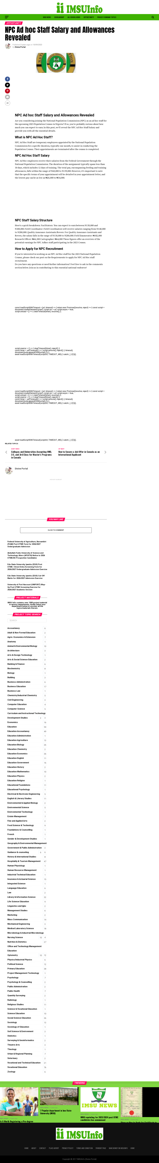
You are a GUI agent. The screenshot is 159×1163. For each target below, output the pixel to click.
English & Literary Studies (19, 798)
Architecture (13, 650)
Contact (42, 1148)
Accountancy (13, 628)
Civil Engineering (15, 700)
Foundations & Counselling (19, 830)
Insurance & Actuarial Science (21, 879)
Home (26, 1148)
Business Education (16, 686)
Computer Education (17, 704)
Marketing (12, 915)
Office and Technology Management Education (24, 948)
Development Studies (17, 718)
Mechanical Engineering (18, 924)
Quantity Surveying (16, 995)
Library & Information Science (21, 897)
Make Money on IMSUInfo (118, 1148)
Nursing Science (15, 937)
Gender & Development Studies (22, 839)
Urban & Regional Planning (19, 1054)
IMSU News (47, 17)
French (10, 834)
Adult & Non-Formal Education (21, 632)
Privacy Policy (67, 1148)
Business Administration (18, 682)
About (33, 1148)
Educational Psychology (18, 789)
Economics (12, 722)
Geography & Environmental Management (27, 843)
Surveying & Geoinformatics (20, 1040)
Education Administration (19, 736)
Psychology (12, 977)
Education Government (18, 762)
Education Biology (15, 745)
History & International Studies (21, 857)
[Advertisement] (61, 94)
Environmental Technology (20, 812)
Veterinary (12, 1058)
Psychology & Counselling (19, 982)
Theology (11, 1049)
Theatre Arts (13, 1045)
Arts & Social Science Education (22, 659)
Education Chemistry (17, 749)
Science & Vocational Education (22, 1009)
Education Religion (16, 780)
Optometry (12, 955)
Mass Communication (17, 919)
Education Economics (17, 753)
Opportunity (89, 17)
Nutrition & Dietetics (17, 942)
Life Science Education (18, 901)
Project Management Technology (23, 973)
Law (9, 892)
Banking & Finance (16, 664)
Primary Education (16, 968)
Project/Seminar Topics (106, 17)
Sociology (12, 1022)
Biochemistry (13, 668)
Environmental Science (18, 807)
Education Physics (15, 776)
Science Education (16, 1013)
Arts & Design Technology (19, 655)
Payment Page (101, 1148)
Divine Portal (20, 47)
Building (11, 677)
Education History (15, 767)
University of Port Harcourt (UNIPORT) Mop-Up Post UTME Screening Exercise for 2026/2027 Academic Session (26, 587)
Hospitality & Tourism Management (23, 861)
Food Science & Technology (20, 825)
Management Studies (17, 910)
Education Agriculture (17, 740)
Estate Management (16, 816)
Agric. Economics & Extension (21, 637)
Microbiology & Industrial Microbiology (25, 933)
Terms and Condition (84, 1148)
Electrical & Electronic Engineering (23, 794)
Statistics (11, 1036)
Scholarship (59, 17)
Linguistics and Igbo (16, 906)
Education (12, 727)
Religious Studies (15, 1004)
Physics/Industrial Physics (19, 959)
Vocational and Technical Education (23, 1063)
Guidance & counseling (18, 852)
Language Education (16, 888)
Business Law (13, 691)
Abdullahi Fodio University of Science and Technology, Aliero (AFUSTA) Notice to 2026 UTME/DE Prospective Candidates (26, 555)
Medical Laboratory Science (20, 928)
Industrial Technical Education (21, 874)
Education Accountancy (18, 731)
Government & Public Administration (24, 848)
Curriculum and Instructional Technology (26, 713)
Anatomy (11, 641)
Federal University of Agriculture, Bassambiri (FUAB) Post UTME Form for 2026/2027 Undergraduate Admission (26, 544)
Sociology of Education (18, 1027)
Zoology (11, 1072)
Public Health (13, 991)
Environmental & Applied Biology (22, 803)
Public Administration (17, 986)
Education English (15, 758)
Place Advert (54, 1148)
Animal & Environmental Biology (22, 646)
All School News (74, 17)
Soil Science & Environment (20, 1031)
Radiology (12, 1000)
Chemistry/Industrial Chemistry (22, 695)
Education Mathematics (18, 771)
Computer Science (16, 709)
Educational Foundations (18, 785)
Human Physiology (16, 866)
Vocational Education (17, 1067)
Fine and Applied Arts (17, 821)
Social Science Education (19, 1018)
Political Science (15, 964)
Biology (10, 673)
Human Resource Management (22, 870)
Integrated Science (16, 883)
